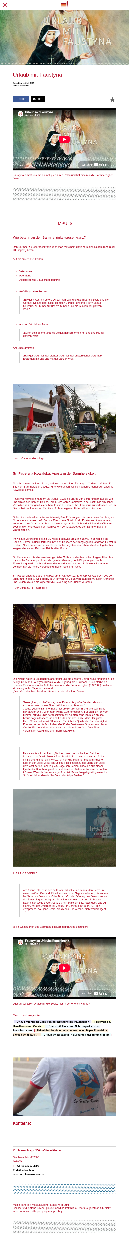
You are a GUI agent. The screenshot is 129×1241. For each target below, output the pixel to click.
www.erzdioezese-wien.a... (29, 1174)
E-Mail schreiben (23, 1170)
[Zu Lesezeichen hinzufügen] (112, 99)
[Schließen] (5, 5)
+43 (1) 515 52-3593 (27, 1165)
